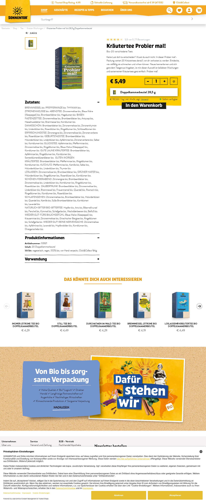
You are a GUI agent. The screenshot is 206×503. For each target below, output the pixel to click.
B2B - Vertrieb (66, 441)
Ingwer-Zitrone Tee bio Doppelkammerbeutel (25, 325)
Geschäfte (61, 10)
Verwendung (62, 259)
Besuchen (107, 10)
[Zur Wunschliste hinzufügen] (174, 81)
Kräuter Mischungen (35, 28)
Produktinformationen (62, 238)
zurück (33, 33)
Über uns (126, 10)
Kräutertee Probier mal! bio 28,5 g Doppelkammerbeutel (69, 28)
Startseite (6, 28)
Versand (144, 99)
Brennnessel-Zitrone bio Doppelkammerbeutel (142, 325)
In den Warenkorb (144, 105)
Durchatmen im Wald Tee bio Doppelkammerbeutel (103, 325)
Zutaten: (62, 102)
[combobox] (118, 19)
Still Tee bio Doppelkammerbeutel (64, 325)
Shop (44, 10)
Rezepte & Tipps (84, 10)
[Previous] (6, 306)
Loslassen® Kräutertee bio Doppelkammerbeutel (181, 325)
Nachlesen (61, 407)
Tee (21, 28)
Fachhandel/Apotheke (70, 445)
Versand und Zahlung (40, 445)
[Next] (199, 306)
